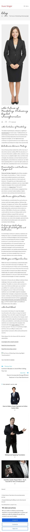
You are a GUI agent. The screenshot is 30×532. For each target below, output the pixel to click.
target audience (15, 324)
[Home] (2, 16)
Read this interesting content (9, 348)
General (13, 122)
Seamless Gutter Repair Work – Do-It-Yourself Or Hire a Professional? (15, 480)
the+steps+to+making (9, 360)
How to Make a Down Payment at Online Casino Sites (15, 407)
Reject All (15, 528)
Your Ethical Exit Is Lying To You (9, 504)
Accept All (15, 520)
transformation (5, 132)
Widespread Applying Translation (15, 455)
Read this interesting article (8, 345)
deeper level (12, 187)
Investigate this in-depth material (10, 341)
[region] (15, 518)
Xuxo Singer (7, 6)
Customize (15, 524)
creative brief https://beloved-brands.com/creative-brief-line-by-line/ (14, 299)
